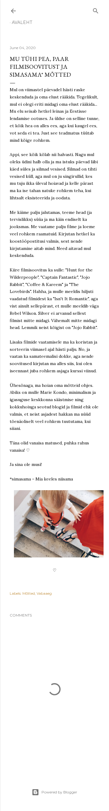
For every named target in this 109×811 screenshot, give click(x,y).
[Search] (95, 9)
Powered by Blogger (59, 792)
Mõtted (28, 593)
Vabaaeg (44, 593)
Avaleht (22, 22)
